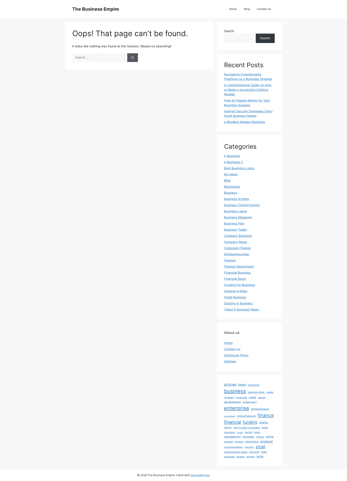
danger (262, 397)
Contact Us (264, 9)
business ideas (256, 392)
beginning (253, 384)
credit (252, 397)
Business (230, 193)
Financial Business (237, 272)
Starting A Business (238, 303)
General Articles (235, 291)
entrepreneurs (260, 409)
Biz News (231, 174)
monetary (248, 436)
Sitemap (230, 361)
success (229, 456)
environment (229, 416)
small (260, 446)
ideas (265, 427)
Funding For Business (239, 285)
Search (229, 31)
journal (248, 432)
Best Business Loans (239, 168)
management (232, 436)
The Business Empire (95, 9)
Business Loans (235, 211)
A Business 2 (233, 162)
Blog (247, 9)
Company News (235, 242)
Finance (229, 260)
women (250, 456)
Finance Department (239, 266)
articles (230, 384)
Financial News (235, 279)
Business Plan (234, 223)
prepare (228, 441)
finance (266, 415)
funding (250, 422)
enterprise (236, 408)
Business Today (235, 229)
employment (250, 402)
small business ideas (235, 451)
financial (232, 422)
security (249, 447)
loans (257, 432)
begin (242, 384)
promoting (251, 441)
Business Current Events (242, 205)
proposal (266, 441)
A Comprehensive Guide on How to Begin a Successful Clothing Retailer (247, 89)
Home (233, 9)
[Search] (132, 57)
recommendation (233, 447)
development (232, 402)
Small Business (235, 297)
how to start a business (246, 427)
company (229, 397)
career (270, 392)
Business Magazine (238, 217)
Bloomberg (232, 186)
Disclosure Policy (236, 355)
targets (240, 456)
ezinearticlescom (246, 416)
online (270, 436)
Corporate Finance (237, 248)
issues (240, 432)
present (239, 441)
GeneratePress (200, 475)
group (228, 427)
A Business (232, 156)
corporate (241, 397)
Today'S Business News (241, 309)
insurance (229, 432)
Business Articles (236, 199)
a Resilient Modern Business (244, 122)
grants (263, 422)
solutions (254, 451)
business (235, 391)
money (260, 436)
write (259, 456)
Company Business (238, 236)
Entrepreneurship (236, 254)
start (264, 452)
